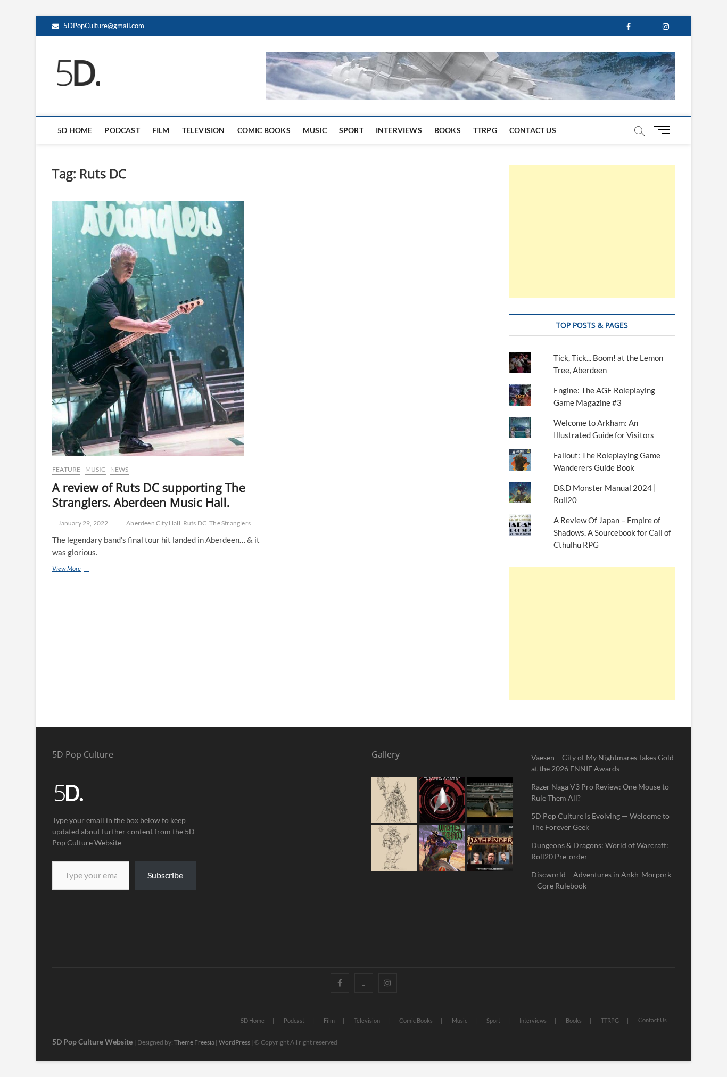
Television (203, 130)
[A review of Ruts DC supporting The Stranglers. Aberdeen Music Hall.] (157, 328)
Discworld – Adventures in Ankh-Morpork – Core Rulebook (601, 880)
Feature (66, 469)
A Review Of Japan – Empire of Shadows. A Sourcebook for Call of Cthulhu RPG (612, 532)
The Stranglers (230, 523)
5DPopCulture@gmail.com (103, 25)
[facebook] (628, 27)
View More (80, 568)
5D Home (74, 130)
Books (447, 130)
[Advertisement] (592, 231)
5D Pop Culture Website (93, 1041)
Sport (351, 130)
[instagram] (665, 27)
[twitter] (647, 27)
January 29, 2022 (82, 523)
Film (161, 130)
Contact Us (532, 130)
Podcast (121, 130)
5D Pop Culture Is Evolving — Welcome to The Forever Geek (600, 821)
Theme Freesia (194, 1042)
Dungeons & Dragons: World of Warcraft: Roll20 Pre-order (599, 851)
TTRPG (485, 130)
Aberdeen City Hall (153, 523)
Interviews (399, 130)
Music (315, 130)
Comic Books (264, 130)
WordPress (234, 1042)
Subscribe (165, 875)
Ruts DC (194, 523)
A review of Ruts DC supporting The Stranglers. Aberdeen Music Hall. (148, 494)
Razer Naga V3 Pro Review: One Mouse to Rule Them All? (600, 792)
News (119, 469)
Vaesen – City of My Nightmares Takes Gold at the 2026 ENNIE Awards (602, 763)
